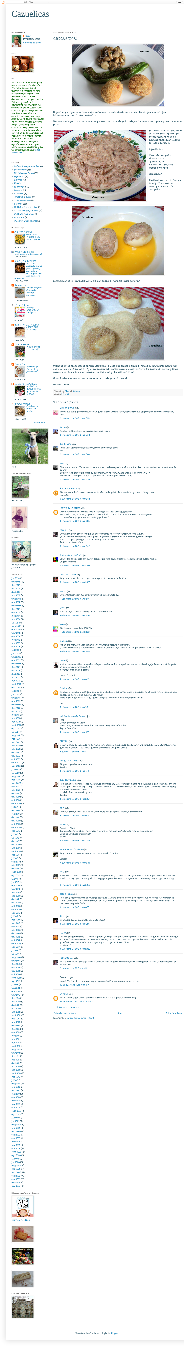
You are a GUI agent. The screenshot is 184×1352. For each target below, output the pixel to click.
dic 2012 (15, 1005)
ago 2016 (16, 875)
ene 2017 (16, 865)
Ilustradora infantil (21, 1220)
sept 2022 (16, 684)
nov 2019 (16, 796)
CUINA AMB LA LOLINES (27, 324)
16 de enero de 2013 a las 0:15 (74, 815)
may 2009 (16, 1124)
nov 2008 (16, 1145)
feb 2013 (16, 998)
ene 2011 (15, 1059)
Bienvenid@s (17, 152)
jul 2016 (15, 878)
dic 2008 (16, 1141)
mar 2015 (16, 923)
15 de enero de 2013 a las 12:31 (74, 751)
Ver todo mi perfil (32, 42)
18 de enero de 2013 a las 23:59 (75, 948)
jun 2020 (16, 773)
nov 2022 (16, 677)
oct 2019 (16, 800)
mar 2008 (16, 1172)
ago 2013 (16, 981)
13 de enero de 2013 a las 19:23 (75, 521)
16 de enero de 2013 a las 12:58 (75, 840)
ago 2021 (16, 728)
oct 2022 (16, 680)
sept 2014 (16, 943)
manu (62, 463)
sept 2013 (16, 977)
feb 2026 (16, 585)
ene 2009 (16, 1138)
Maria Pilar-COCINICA (71, 849)
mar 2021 (16, 742)
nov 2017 (16, 844)
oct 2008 (16, 1148)
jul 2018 (15, 834)
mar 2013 (16, 994)
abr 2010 (16, 1087)
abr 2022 (16, 701)
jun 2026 (16, 578)
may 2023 (16, 656)
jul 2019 (15, 807)
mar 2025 (16, 605)
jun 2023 (16, 653)
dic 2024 (16, 615)
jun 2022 (16, 694)
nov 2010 (16, 1066)
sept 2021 (16, 725)
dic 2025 (16, 592)
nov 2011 (15, 1039)
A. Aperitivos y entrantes (26, 166)
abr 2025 (16, 602)
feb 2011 (15, 1056)
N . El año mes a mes (24, 214)
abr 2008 (16, 1169)
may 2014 (16, 957)
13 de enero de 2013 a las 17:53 (75, 435)
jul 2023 (15, 650)
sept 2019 (16, 803)
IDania (63, 824)
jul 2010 (15, 1080)
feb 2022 (16, 708)
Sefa (62, 807)
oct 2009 (16, 1107)
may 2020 (16, 776)
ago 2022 (16, 687)
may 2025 (16, 598)
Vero (62, 624)
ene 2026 (16, 588)
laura (62, 660)
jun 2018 (15, 837)
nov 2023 (16, 643)
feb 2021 (16, 745)
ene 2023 (16, 670)
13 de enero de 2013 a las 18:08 (75, 454)
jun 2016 (15, 882)
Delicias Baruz (67, 407)
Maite (63, 427)
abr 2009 (16, 1128)
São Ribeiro (65, 444)
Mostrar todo (39, 422)
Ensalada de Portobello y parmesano (32, 369)
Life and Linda (22, 305)
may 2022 (16, 697)
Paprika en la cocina (70, 507)
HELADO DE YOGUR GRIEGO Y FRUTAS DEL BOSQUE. (33, 390)
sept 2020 (16, 762)
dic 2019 (15, 793)
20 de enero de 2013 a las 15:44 (75, 984)
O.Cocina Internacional (25, 220)
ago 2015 (16, 913)
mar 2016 (16, 889)
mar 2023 (16, 663)
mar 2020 (16, 783)
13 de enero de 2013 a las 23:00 (75, 582)
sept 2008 (16, 1151)
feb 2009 (16, 1134)
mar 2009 (16, 1131)
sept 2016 (16, 872)
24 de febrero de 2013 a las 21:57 (76, 1001)
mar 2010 (16, 1090)
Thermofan (20, 364)
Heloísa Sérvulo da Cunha (72, 716)
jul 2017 (15, 858)
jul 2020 (15, 769)
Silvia (62, 916)
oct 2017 (16, 848)
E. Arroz (18, 179)
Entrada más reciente (65, 1013)
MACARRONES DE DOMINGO (33, 348)
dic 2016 (15, 868)
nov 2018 (16, 820)
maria (62, 591)
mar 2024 (16, 633)
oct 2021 (16, 721)
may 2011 (16, 1049)
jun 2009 (15, 1121)
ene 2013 (16, 1001)
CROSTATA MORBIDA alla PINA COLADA (33, 237)
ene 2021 (16, 749)
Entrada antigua (174, 1013)
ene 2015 (16, 930)
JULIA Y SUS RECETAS (25, 261)
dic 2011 (15, 1035)
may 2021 (16, 735)
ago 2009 (16, 1114)
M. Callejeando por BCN (26, 210)
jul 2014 (15, 950)
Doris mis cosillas (68, 574)
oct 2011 (15, 1042)
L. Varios (18, 203)
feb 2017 (16, 861)
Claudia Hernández (69, 760)
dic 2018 (15, 817)
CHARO (63, 741)
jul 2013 (15, 984)
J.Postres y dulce (22, 197)
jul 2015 (15, 916)
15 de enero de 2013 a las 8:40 (74, 679)
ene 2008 (16, 1179)
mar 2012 (16, 1025)
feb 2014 (16, 964)
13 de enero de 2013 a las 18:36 (75, 479)
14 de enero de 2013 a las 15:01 (74, 598)
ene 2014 (16, 967)
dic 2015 (15, 899)
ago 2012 (16, 1018)
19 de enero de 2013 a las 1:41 (74, 968)
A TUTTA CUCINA (23, 232)
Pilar (28, 36)
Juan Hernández (68, 780)
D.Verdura (19, 176)
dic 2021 (15, 714)
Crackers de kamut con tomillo (32, 409)
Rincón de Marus (68, 488)
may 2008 (16, 1165)
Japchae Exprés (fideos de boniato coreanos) (34, 291)
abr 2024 (16, 629)
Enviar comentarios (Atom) (80, 1018)
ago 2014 (16, 947)
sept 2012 (16, 1015)
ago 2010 (16, 1076)
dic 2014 (16, 933)
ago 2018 (16, 831)
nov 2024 (16, 619)
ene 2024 (16, 636)
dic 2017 (15, 841)
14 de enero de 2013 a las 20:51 (75, 632)
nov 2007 (16, 1186)
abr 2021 (16, 738)
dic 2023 (16, 639)
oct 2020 (16, 759)
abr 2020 (16, 779)
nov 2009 (16, 1104)
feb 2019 (15, 813)
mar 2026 (16, 581)
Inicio (120, 1013)
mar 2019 (16, 810)
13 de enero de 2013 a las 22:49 (75, 565)
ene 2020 (16, 790)
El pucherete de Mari (70, 555)
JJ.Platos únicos (22, 200)
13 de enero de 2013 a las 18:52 (75, 498)
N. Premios (19, 217)
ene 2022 (16, 711)
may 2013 (16, 988)
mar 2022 (16, 704)
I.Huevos (65, 394)
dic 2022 (16, 674)
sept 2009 (16, 1111)
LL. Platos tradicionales (25, 207)
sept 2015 (16, 909)
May (62, 871)
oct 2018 (16, 824)
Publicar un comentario (68, 1007)
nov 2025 (16, 595)
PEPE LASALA (66, 957)
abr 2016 (16, 885)
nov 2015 (16, 902)
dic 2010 (15, 1063)
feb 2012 (16, 1029)
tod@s (37, 149)
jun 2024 (16, 622)
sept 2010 (16, 1073)
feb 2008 (16, 1175)
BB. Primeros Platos (24, 173)
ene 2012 (16, 1032)
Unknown (64, 993)
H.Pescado (19, 186)
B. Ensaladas (20, 169)
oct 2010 (16, 1070)
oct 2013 (16, 974)
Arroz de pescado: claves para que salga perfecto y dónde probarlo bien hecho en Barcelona (28, 271)
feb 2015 (16, 926)
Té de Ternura (22, 344)
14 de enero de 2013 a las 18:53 (75, 615)
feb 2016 (16, 892)
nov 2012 (16, 1008)
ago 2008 (16, 1155)
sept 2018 (16, 827)
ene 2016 (16, 895)
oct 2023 (16, 646)
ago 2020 (16, 766)
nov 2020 (16, 755)
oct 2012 (16, 1012)
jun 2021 (15, 732)
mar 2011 (16, 1052)
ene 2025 (16, 612)
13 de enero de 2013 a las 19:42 (75, 546)
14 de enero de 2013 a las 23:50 (75, 651)
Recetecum (20, 285)
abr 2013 (16, 991)
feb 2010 (16, 1093)
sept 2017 (16, 851)
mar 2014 (16, 960)
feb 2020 (16, 786)
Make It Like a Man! (24, 251)
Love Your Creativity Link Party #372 (33, 310)
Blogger (115, 1333)
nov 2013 (16, 971)
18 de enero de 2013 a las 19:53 (75, 923)
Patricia (64, 688)
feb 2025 (16, 609)
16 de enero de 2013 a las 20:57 (75, 885)
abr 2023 (16, 660)
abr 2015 (16, 919)
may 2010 (16, 1083)
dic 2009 (16, 1100)
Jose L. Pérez (66, 893)
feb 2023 (16, 667)
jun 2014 (15, 953)
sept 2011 (16, 1046)
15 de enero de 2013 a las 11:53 (74, 732)
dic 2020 (16, 752)
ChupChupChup (22, 403)
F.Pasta (17, 183)
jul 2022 (15, 691)
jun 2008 (16, 1162)
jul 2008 (15, 1158)
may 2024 (16, 626)
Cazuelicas (30, 14)
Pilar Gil (63, 530)
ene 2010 (16, 1097)
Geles (62, 607)
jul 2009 (15, 1117)
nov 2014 (16, 936)
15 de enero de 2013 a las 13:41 (74, 771)
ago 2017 (16, 854)
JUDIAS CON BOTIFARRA (32, 328)
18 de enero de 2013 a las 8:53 (74, 907)
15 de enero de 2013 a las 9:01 (74, 707)
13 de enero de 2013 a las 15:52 (75, 418)
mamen (63, 641)
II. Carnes (18, 193)
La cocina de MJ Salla (26, 384)
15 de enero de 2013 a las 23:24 (75, 799)
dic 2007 (16, 1182)
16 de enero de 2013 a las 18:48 (75, 862)
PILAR (63, 932)
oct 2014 (16, 940)
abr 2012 (16, 1022)
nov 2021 (16, 718)
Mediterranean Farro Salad (28, 254)
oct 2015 (16, 906)
